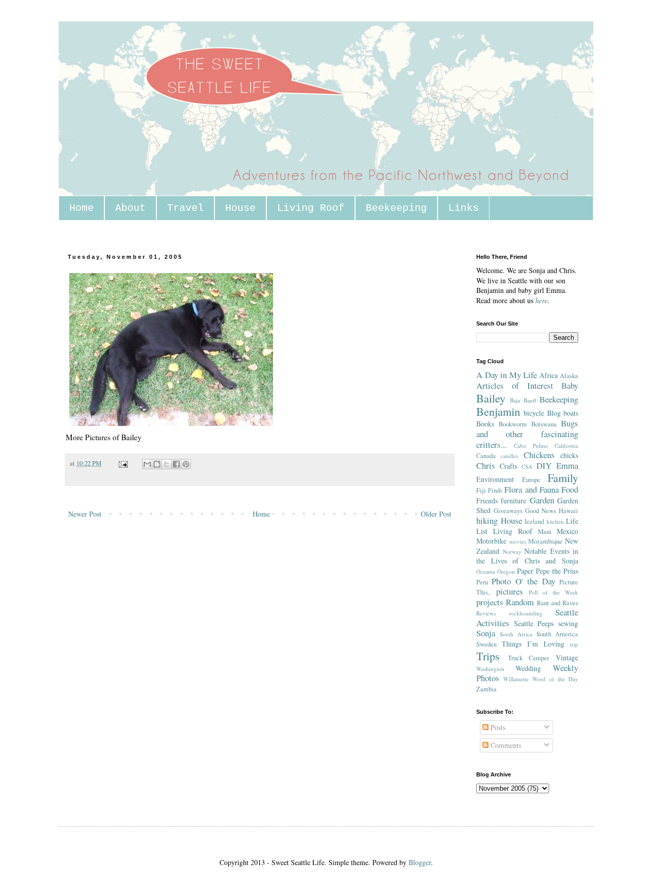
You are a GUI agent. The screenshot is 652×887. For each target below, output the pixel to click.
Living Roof (310, 208)
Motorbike (491, 541)
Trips (488, 655)
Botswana (544, 424)
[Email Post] (122, 463)
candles (509, 456)
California (566, 445)
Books (485, 423)
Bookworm (513, 424)
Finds (495, 490)
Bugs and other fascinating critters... (527, 433)
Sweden (486, 644)
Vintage (567, 657)
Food (569, 489)
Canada (486, 455)
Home (81, 208)
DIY (544, 465)
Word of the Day (555, 679)
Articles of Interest (514, 385)
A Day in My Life (506, 375)
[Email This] (147, 464)
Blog (554, 413)
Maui (545, 531)
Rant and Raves (558, 603)
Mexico (567, 531)
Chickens (539, 455)
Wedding (528, 668)
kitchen (555, 521)
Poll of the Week (553, 592)
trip (574, 644)
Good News (540, 510)
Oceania (485, 571)
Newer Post (84, 514)
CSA (527, 466)
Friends (487, 500)
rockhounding (525, 613)
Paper (525, 571)
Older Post (436, 514)
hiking (487, 520)
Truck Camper (529, 658)
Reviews (486, 613)
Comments (504, 745)
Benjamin (498, 411)
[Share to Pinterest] (186, 464)
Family (563, 477)
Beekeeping (396, 208)
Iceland (534, 521)
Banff (530, 400)
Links (463, 208)
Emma (567, 465)
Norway (512, 551)
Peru (482, 582)
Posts (496, 727)
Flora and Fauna (531, 489)
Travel (185, 208)
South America (557, 634)
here (541, 300)
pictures (509, 591)
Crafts (508, 466)
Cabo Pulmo (531, 445)
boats (570, 413)
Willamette (516, 679)
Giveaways (508, 510)
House (240, 208)
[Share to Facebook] (176, 464)
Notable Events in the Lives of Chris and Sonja (527, 556)
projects (489, 602)
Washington (490, 669)
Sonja (485, 633)
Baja (515, 400)
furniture (513, 500)
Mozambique (545, 541)
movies (517, 541)
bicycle (534, 413)
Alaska (569, 375)
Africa (548, 375)
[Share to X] (166, 464)
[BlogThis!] (157, 464)
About (130, 208)
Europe (531, 479)
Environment (495, 479)
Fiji (481, 490)
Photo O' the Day (523, 581)
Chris (485, 465)
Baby (569, 385)
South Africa (516, 634)
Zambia (486, 689)
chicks (569, 455)
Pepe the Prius (557, 571)
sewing (568, 623)
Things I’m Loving (533, 644)
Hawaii (568, 510)
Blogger (420, 862)
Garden (542, 500)
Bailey (490, 398)
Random (520, 602)
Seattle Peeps (534, 623)
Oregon (506, 571)
